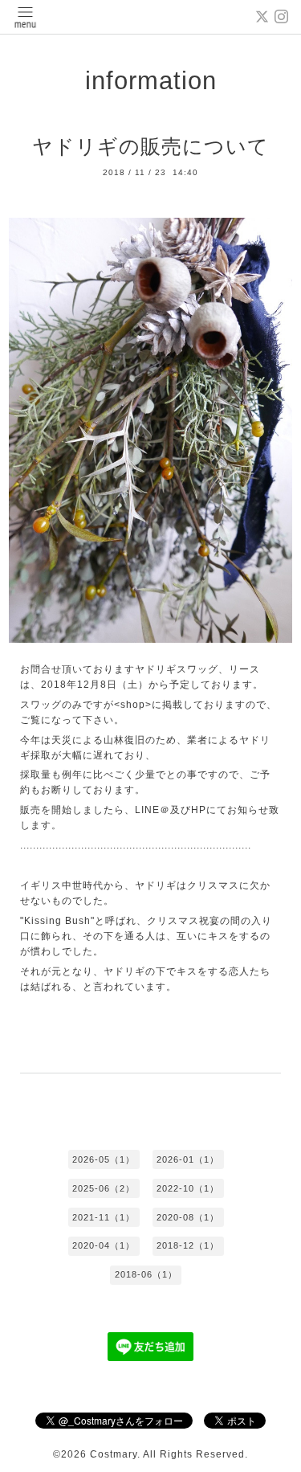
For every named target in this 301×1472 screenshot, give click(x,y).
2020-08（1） (188, 1217)
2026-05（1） (103, 1159)
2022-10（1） (188, 1188)
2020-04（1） (103, 1245)
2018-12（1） (188, 1245)
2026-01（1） (188, 1159)
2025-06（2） (103, 1188)
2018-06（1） (146, 1274)
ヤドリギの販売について (150, 146)
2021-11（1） (103, 1217)
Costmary (113, 1454)
